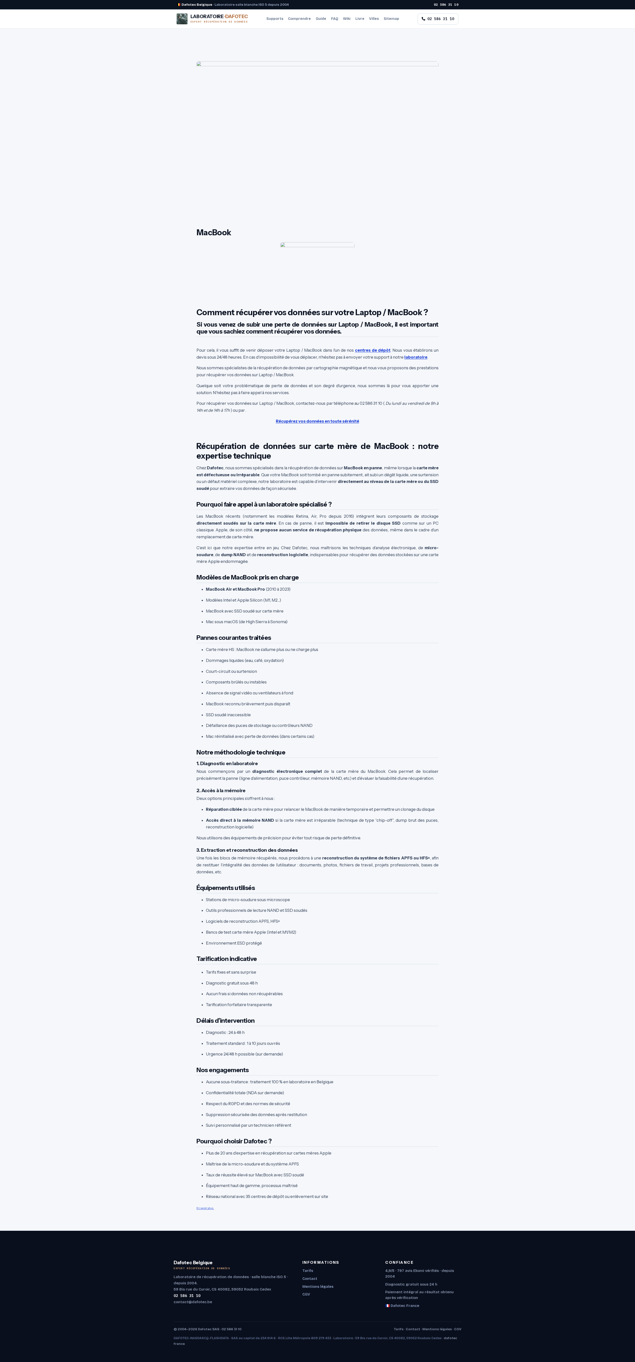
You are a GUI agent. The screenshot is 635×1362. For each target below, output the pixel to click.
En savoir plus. (205, 1208)
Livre (359, 19)
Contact (309, 1278)
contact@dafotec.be (193, 1302)
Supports (274, 19)
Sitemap (391, 19)
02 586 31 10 (446, 4)
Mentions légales (317, 1286)
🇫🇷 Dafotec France (402, 1305)
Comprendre (299, 19)
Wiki (346, 19)
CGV (306, 1294)
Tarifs (307, 1270)
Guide (321, 19)
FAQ (334, 19)
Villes (374, 19)
